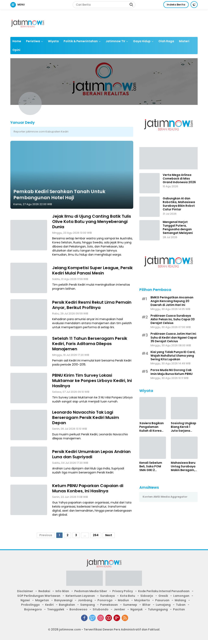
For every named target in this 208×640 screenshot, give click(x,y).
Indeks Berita (176, 4)
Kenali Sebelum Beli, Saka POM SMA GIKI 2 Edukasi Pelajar (150, 466)
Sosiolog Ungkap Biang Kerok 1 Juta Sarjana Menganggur (183, 426)
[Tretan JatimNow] (168, 158)
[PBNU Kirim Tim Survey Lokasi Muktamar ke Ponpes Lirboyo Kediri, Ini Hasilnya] (28, 388)
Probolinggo (30, 605)
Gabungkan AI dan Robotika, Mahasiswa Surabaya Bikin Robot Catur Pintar (179, 204)
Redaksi (44, 591)
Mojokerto (142, 600)
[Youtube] (108, 618)
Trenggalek (55, 609)
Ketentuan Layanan (80, 596)
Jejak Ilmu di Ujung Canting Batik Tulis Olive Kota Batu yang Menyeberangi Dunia (91, 221)
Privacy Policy (122, 591)
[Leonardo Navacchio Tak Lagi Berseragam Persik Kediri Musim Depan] (28, 425)
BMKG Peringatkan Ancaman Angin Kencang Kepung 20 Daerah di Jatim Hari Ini (172, 301)
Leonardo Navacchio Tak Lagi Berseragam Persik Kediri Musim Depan (85, 417)
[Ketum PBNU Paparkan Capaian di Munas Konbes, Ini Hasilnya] (28, 500)
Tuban (180, 605)
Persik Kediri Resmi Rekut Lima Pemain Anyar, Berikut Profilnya (91, 304)
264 (96, 535)
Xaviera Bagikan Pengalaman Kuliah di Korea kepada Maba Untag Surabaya (151, 426)
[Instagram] (100, 618)
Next (108, 535)
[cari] (131, 5)
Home (16, 41)
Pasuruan (162, 600)
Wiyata (53, 41)
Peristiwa (33, 41)
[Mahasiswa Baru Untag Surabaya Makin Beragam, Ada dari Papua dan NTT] (184, 448)
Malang (180, 600)
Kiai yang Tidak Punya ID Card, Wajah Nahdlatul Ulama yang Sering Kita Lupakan (173, 355)
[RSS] (125, 618)
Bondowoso (78, 609)
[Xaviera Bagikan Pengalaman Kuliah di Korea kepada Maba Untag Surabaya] (152, 408)
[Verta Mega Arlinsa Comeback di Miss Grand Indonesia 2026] (149, 183)
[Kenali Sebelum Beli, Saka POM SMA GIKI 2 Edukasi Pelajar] (152, 448)
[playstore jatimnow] (84, 580)
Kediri (49, 605)
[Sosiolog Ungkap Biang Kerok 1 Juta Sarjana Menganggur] (184, 408)
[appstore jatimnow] (123, 580)
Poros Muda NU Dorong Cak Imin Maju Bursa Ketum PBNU (172, 371)
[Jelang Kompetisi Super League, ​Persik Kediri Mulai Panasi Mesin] (28, 278)
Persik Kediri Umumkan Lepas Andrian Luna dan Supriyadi (91, 454)
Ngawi (25, 600)
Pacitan (179, 609)
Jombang (85, 600)
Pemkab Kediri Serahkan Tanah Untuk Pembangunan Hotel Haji (59, 194)
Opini (16, 50)
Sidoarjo (146, 596)
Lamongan (181, 596)
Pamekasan (109, 605)
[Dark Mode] (194, 4)
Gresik (163, 596)
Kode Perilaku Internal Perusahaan (164, 591)
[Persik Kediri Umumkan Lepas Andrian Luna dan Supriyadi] (28, 461)
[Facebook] (84, 618)
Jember (119, 609)
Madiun (123, 600)
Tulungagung (158, 609)
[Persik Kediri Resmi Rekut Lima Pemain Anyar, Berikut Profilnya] (28, 314)
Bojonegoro (33, 609)
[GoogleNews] (117, 618)
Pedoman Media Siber (90, 591)
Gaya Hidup (142, 41)
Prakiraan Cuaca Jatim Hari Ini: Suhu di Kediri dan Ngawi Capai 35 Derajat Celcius (174, 337)
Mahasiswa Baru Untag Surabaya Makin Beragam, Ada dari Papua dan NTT (183, 466)
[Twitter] (92, 618)
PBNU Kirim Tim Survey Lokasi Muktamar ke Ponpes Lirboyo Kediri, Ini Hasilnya (92, 380)
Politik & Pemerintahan (81, 41)
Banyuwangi (63, 600)
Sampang (87, 605)
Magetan (42, 600)
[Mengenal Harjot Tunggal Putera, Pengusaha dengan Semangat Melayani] (149, 230)
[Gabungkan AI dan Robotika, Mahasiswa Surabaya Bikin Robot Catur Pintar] (149, 207)
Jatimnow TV (115, 41)
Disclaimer (25, 591)
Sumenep (130, 605)
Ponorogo (105, 600)
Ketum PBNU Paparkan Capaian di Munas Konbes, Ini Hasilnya (87, 488)
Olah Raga (166, 41)
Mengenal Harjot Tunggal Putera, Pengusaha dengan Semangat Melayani (178, 227)
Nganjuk (136, 609)
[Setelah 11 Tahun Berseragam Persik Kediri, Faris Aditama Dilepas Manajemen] (28, 351)
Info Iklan (62, 591)
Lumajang (163, 605)
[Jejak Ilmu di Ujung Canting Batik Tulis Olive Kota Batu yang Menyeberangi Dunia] (28, 235)
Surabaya (107, 596)
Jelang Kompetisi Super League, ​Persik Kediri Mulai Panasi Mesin (92, 270)
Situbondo (100, 609)
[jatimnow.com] (27, 23)
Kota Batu (127, 596)
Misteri (184, 41)
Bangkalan (67, 605)
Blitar (146, 605)
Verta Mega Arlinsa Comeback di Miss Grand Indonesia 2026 (179, 178)
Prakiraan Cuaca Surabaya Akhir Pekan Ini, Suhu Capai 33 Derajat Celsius (173, 319)
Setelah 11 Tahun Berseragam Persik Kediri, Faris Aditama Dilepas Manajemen (89, 344)
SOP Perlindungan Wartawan (38, 596)
